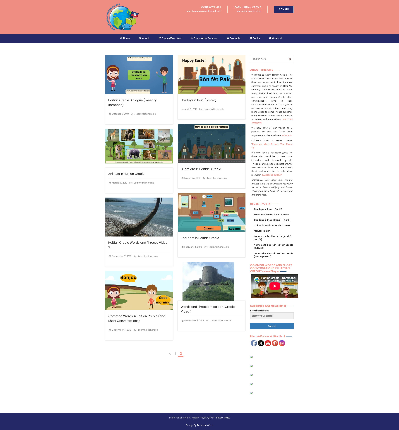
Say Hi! (284, 9)
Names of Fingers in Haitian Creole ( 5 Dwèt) (273, 246)
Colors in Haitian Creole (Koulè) (272, 225)
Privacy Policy (223, 417)
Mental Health (262, 230)
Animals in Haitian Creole (126, 174)
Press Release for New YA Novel (271, 214)
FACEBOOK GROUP (272, 174)
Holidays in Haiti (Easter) (198, 100)
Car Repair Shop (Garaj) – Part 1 (272, 220)
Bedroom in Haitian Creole (200, 238)
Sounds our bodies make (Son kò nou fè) (272, 238)
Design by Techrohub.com (199, 425)
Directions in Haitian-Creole (201, 169)
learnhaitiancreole (146, 113)
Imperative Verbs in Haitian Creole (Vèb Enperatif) (273, 255)
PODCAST (287, 135)
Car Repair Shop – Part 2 (268, 209)
